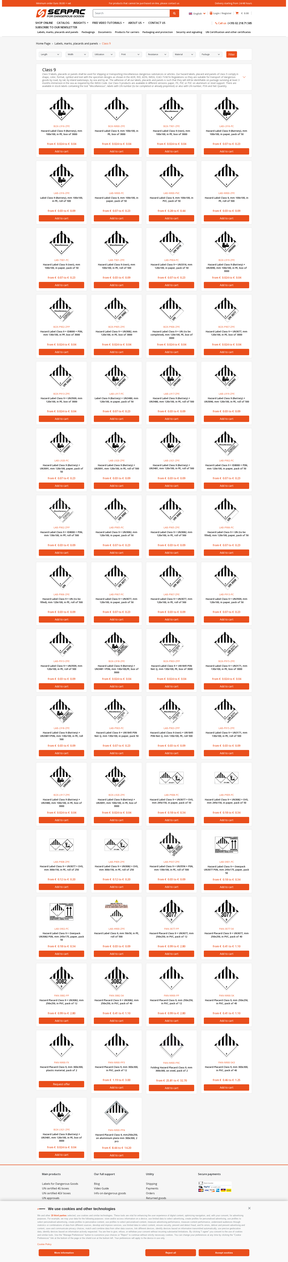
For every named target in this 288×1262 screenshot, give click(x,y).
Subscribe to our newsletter (56, 27)
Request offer (61, 1084)
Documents (105, 32)
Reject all (171, 1252)
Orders (150, 1193)
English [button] (197, 13)
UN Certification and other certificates (228, 32)
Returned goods (156, 1198)
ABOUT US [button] (135, 23)
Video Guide (101, 1188)
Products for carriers (127, 32)
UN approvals (50, 1198)
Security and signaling (189, 32)
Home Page (43, 43)
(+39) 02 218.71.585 (239, 23)
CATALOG (63, 23)
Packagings (88, 32)
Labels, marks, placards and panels (57, 32)
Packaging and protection (157, 32)
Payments (152, 1188)
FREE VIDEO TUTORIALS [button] (107, 23)
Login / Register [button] (223, 13)
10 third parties (58, 1215)
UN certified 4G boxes (55, 1188)
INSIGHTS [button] (80, 23)
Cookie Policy (44, 1244)
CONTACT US (156, 23)
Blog (97, 1184)
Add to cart (61, 151)
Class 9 (106, 43)
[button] (249, 1208)
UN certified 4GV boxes (56, 1193)
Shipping (151, 1184)
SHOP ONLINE (44, 23)
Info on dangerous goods (110, 1193)
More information (64, 1252)
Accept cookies (224, 1252)
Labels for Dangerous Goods (60, 1184)
